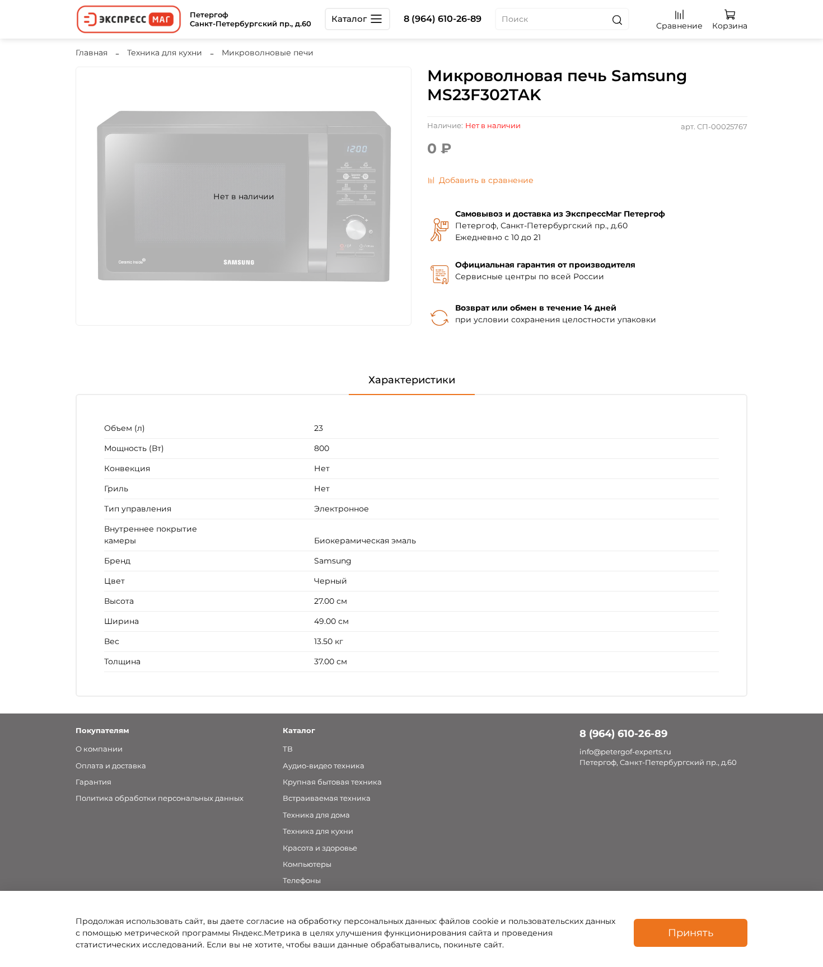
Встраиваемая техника (327, 798)
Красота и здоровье (320, 848)
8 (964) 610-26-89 (442, 18)
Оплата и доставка (111, 766)
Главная (91, 53)
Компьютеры (307, 864)
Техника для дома (316, 815)
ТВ (288, 749)
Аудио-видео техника (323, 766)
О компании (99, 749)
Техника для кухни (164, 53)
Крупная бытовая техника (332, 782)
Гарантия (93, 782)
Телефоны (302, 880)
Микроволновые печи (268, 53)
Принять (690, 932)
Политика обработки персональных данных (160, 798)
